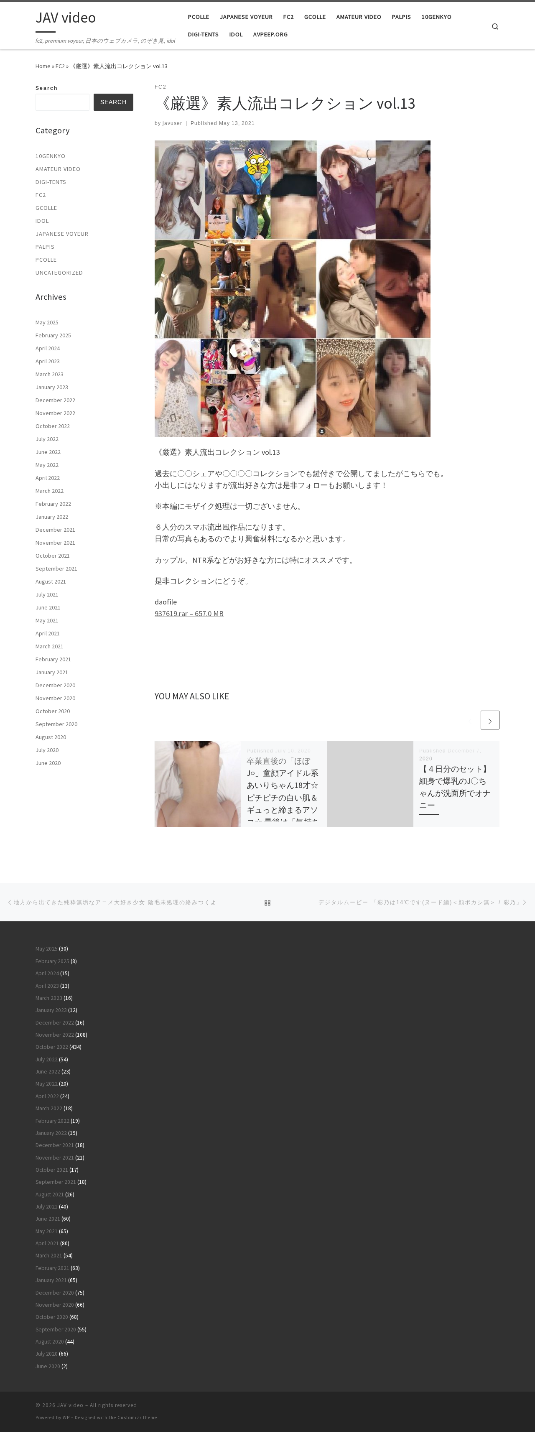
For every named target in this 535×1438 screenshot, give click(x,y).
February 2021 (53, 659)
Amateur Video (58, 169)
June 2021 (48, 607)
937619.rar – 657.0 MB (189, 613)
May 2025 (47, 322)
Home (43, 66)
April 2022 (48, 478)
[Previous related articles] (470, 720)
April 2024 (48, 348)
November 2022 (55, 413)
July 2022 (47, 439)
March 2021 (50, 646)
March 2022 (50, 491)
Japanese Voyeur (62, 233)
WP (66, 1417)
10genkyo (51, 156)
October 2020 (53, 711)
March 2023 (50, 374)
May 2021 (47, 620)
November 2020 (55, 698)
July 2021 (47, 594)
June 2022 (48, 452)
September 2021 (56, 568)
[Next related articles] (490, 720)
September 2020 (56, 724)
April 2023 (48, 361)
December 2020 (55, 685)
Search (47, 88)
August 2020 (51, 737)
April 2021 (48, 633)
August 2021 (51, 581)
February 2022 (53, 503)
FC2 (60, 66)
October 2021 (53, 555)
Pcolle (46, 259)
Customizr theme (137, 1417)
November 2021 (55, 542)
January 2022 (52, 516)
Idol (42, 220)
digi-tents (51, 182)
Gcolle (46, 208)
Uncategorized (59, 272)
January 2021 (52, 672)
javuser (172, 123)
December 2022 (55, 400)
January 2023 (52, 387)
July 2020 (47, 750)
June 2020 (48, 763)
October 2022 (53, 426)
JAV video (70, 1405)
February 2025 (53, 335)
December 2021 (55, 529)
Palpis (45, 246)
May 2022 (47, 465)
